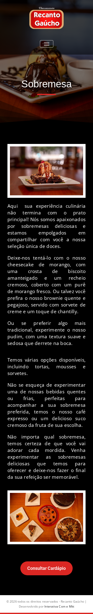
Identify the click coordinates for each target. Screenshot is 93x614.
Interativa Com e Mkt (59, 606)
